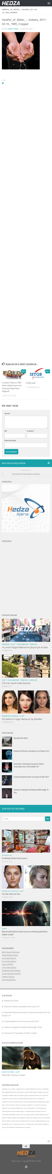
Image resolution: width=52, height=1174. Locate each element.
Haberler (6, 644)
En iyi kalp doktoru (9, 961)
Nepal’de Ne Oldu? (21, 738)
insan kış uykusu (10, 1105)
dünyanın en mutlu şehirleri (10, 1099)
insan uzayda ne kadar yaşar (15, 1108)
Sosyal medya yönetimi (11, 973)
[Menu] (49, 3)
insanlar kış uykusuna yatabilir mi (24, 1105)
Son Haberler (22, 644)
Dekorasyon (7, 855)
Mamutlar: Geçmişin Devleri (13, 1075)
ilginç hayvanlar (41, 1102)
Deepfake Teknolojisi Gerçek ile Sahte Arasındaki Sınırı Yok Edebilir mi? (29, 765)
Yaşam (4, 928)
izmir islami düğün (9, 967)
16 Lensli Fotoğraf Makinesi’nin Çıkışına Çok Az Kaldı (25, 647)
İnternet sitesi (10, 440)
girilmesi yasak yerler (31, 1102)
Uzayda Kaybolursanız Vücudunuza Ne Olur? (31, 776)
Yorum (7, 413)
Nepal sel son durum (39, 1118)
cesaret (28, 1089)
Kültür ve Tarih (8, 1072)
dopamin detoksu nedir (10, 1095)
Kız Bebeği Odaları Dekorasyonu (14, 858)
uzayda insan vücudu (32, 1124)
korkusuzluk (19, 1115)
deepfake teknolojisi (11, 1092)
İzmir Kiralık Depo (9, 979)
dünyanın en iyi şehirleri (41, 1095)
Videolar (33, 680)
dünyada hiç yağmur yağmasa (26, 1095)
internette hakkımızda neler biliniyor (35, 1111)
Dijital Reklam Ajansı (10, 955)
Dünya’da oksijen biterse (25, 1099)
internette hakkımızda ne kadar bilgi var (13, 1111)
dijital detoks (29, 1092)
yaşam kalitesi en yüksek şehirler (15, 1127)
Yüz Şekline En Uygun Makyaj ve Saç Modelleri (22, 719)
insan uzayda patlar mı (29, 1108)
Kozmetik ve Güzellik (10, 716)
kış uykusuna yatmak (29, 1115)
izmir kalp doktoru (9, 958)
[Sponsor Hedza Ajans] (48, 463)
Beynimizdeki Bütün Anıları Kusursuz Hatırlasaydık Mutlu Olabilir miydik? (25, 933)
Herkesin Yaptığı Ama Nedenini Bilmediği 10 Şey (31, 791)
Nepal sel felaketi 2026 (13, 1118)
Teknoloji (33, 644)
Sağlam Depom (8, 976)
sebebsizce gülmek (41, 1121)
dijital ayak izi (21, 1092)
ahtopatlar (5, 1089)
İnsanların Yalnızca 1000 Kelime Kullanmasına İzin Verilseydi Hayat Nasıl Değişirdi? (12, 387)
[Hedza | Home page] (14, 3)
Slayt (13, 644)
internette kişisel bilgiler (9, 1115)
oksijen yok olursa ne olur (28, 1121)
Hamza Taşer (13, 29)
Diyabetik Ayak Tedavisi (11, 970)
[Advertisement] (26, 197)
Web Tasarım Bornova (10, 952)
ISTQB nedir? (31, 383)
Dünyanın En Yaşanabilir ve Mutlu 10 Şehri (20, 1033)
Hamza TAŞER (7, 964)
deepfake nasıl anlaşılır (36, 1089)
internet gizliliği (41, 1108)
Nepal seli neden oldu (27, 1118)
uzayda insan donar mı (19, 1124)
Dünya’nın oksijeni (37, 1099)
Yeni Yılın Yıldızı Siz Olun (11, 894)
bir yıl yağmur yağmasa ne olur (16, 1089)
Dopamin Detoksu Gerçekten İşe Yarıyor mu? (31, 751)
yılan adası (27, 1127)
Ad (6, 430)
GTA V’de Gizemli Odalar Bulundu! (16, 683)
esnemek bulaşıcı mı (19, 1102)
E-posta (30, 430)
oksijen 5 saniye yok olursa (13, 1121)
